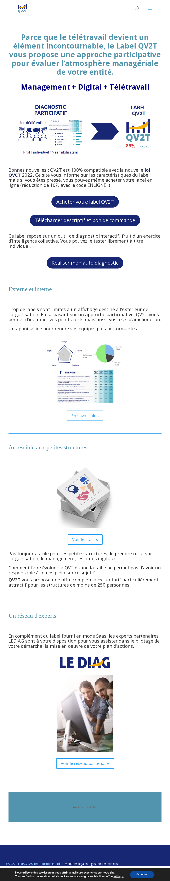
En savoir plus (85, 415)
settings (119, 876)
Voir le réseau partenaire (85, 763)
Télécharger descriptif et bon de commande (85, 220)
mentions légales (76, 864)
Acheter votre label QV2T (85, 201)
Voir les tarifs (85, 539)
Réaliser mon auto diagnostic (85, 262)
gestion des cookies (104, 864)
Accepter (142, 874)
